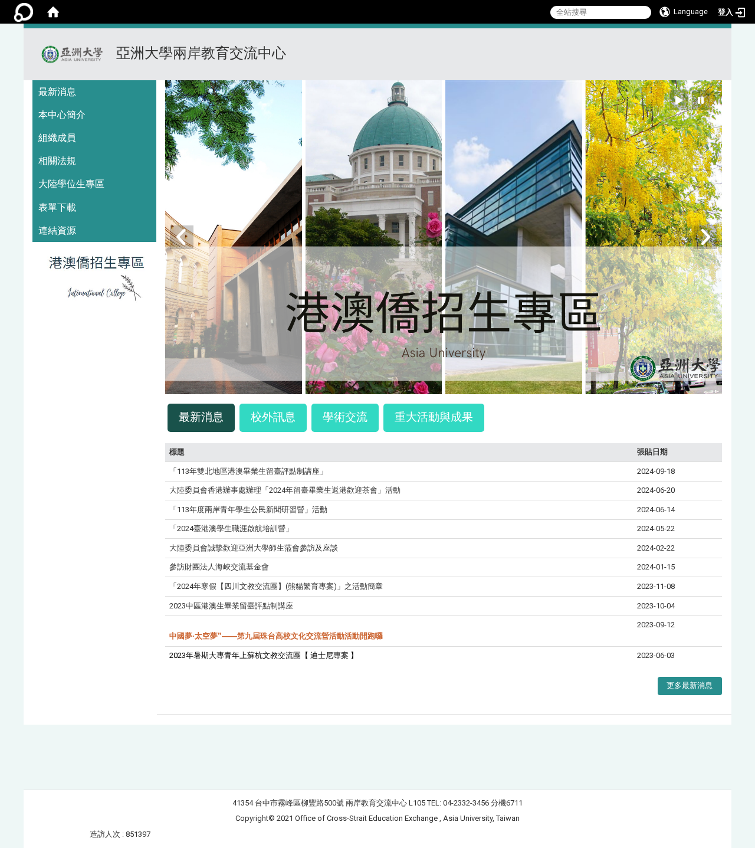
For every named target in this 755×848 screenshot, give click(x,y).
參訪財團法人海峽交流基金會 (219, 566)
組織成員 (57, 137)
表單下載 (57, 207)
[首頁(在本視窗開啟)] (53, 12)
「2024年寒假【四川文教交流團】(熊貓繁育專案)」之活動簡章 (276, 586)
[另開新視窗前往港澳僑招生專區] (94, 281)
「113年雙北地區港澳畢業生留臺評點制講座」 (248, 471)
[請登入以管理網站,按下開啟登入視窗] (23, 12)
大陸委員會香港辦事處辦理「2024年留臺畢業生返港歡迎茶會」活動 (285, 490)
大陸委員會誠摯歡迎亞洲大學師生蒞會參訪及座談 (253, 547)
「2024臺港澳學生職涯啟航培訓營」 (231, 528)
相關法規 (57, 160)
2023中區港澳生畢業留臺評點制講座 (231, 605)
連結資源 (57, 230)
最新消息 (57, 91)
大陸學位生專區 (71, 183)
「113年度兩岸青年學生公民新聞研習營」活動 (248, 509)
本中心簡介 (62, 114)
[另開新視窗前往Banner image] (443, 236)
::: (717, 42)
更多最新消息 (690, 685)
